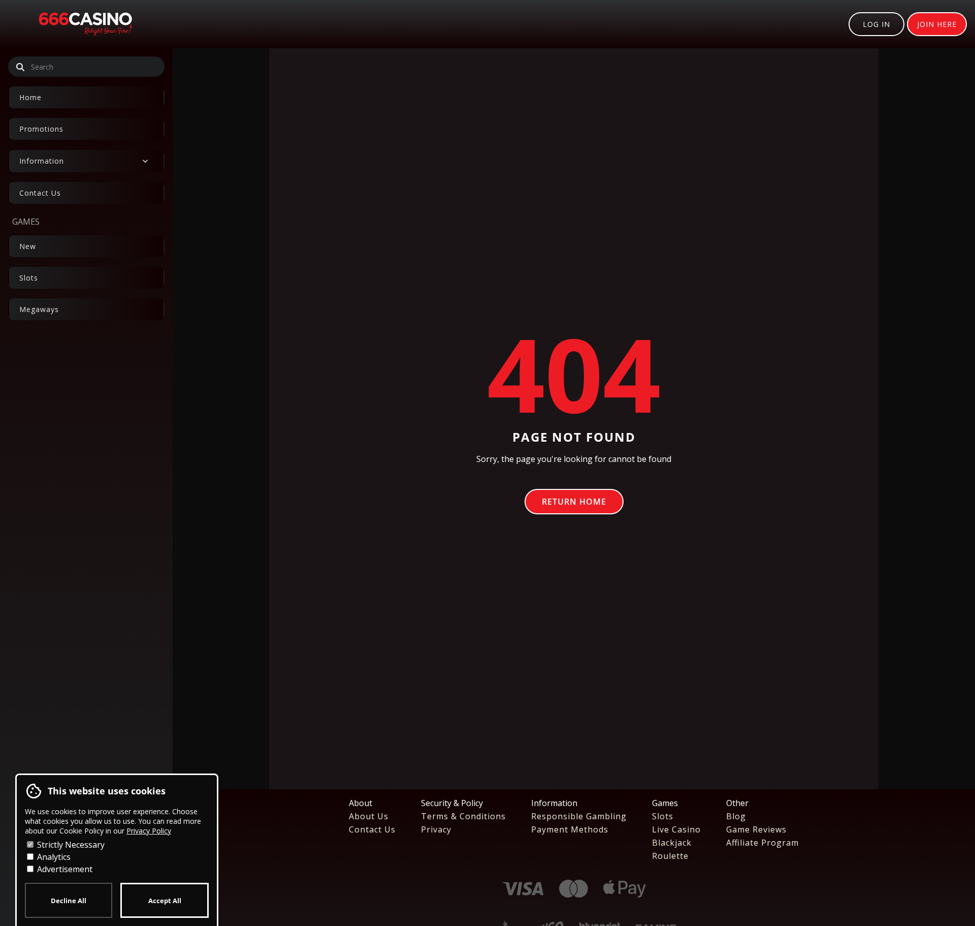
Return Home (574, 501)
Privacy (436, 829)
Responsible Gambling (579, 816)
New (27, 246)
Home (30, 97)
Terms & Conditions (463, 816)
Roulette (670, 855)
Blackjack (672, 842)
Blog (736, 816)
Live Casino (676, 829)
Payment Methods (569, 829)
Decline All (68, 900)
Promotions (41, 129)
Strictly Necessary (70, 844)
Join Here (937, 24)
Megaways (39, 309)
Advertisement (63, 869)
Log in (876, 24)
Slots (28, 278)
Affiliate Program (762, 842)
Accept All (164, 900)
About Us (368, 816)
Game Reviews (756, 829)
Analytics (53, 856)
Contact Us (40, 193)
